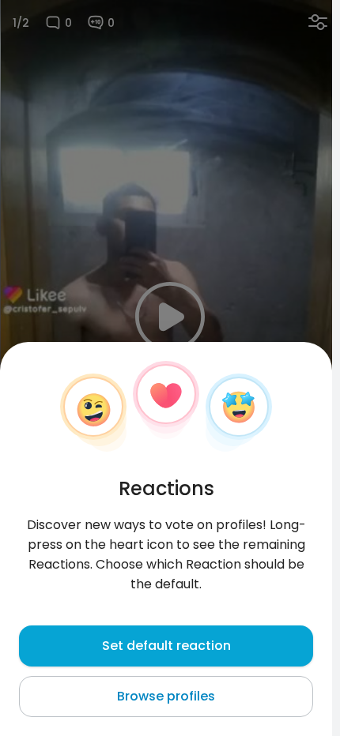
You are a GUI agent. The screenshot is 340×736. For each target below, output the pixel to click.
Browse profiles (166, 696)
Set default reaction (166, 645)
